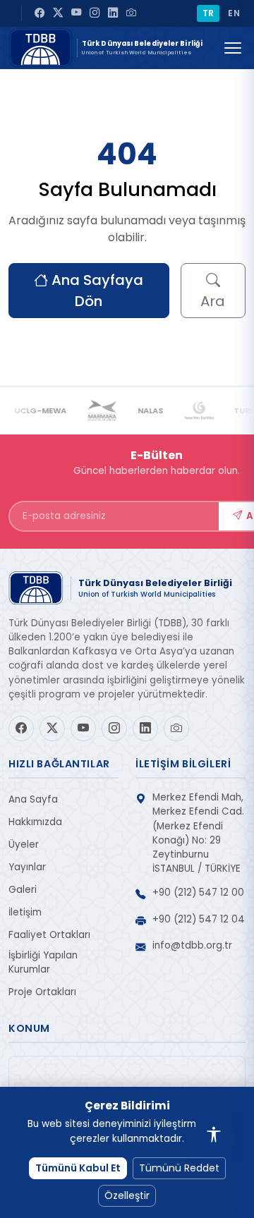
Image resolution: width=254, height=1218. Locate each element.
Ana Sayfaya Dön (95, 290)
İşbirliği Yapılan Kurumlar (43, 962)
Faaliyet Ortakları (49, 935)
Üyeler (23, 844)
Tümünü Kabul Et (78, 1168)
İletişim (25, 912)
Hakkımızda (35, 822)
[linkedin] (113, 13)
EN (234, 13)
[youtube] (76, 13)
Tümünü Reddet (179, 1168)
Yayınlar (27, 867)
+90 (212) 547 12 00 (198, 892)
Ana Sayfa (33, 799)
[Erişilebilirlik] (213, 1135)
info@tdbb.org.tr (192, 945)
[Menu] (233, 48)
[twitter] (58, 13)
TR (208, 13)
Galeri (22, 889)
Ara (212, 301)
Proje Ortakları (42, 992)
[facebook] (39, 13)
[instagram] (94, 13)
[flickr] (131, 13)
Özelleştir (127, 1195)
